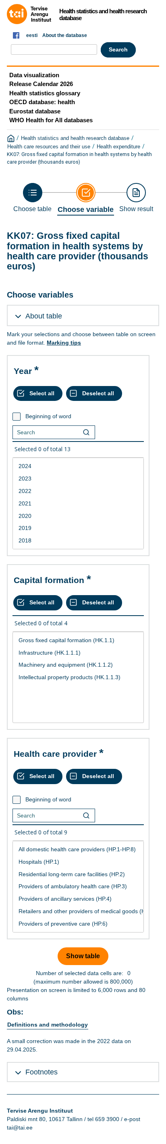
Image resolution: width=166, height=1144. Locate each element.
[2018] (78, 540)
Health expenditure (118, 147)
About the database (64, 35)
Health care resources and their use (48, 147)
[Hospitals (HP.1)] (78, 862)
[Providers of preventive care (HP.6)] (78, 924)
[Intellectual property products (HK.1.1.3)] (78, 677)
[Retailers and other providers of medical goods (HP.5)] (78, 911)
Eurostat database (34, 111)
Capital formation (49, 580)
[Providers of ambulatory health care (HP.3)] (78, 886)
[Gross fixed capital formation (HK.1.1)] (78, 640)
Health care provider (55, 753)
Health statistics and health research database (75, 138)
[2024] (78, 466)
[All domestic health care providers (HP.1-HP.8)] (78, 849)
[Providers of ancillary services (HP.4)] (78, 899)
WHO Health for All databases (51, 120)
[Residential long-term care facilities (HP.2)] (78, 874)
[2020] (78, 516)
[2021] (78, 503)
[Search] (86, 432)
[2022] (78, 491)
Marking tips (64, 342)
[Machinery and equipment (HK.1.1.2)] (78, 665)
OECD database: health (42, 102)
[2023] (78, 478)
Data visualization (34, 75)
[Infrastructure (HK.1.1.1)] (78, 653)
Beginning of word (48, 416)
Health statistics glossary (44, 93)
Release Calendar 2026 (41, 83)
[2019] (78, 528)
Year (23, 371)
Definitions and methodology (47, 1024)
